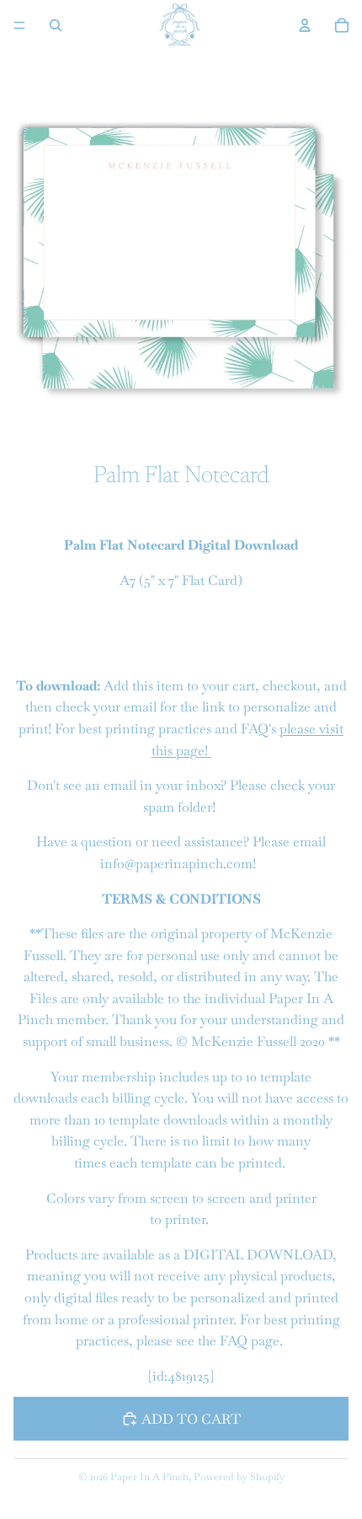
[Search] (55, 25)
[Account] (304, 25)
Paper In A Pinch (149, 1477)
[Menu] (19, 25)
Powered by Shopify (239, 1477)
